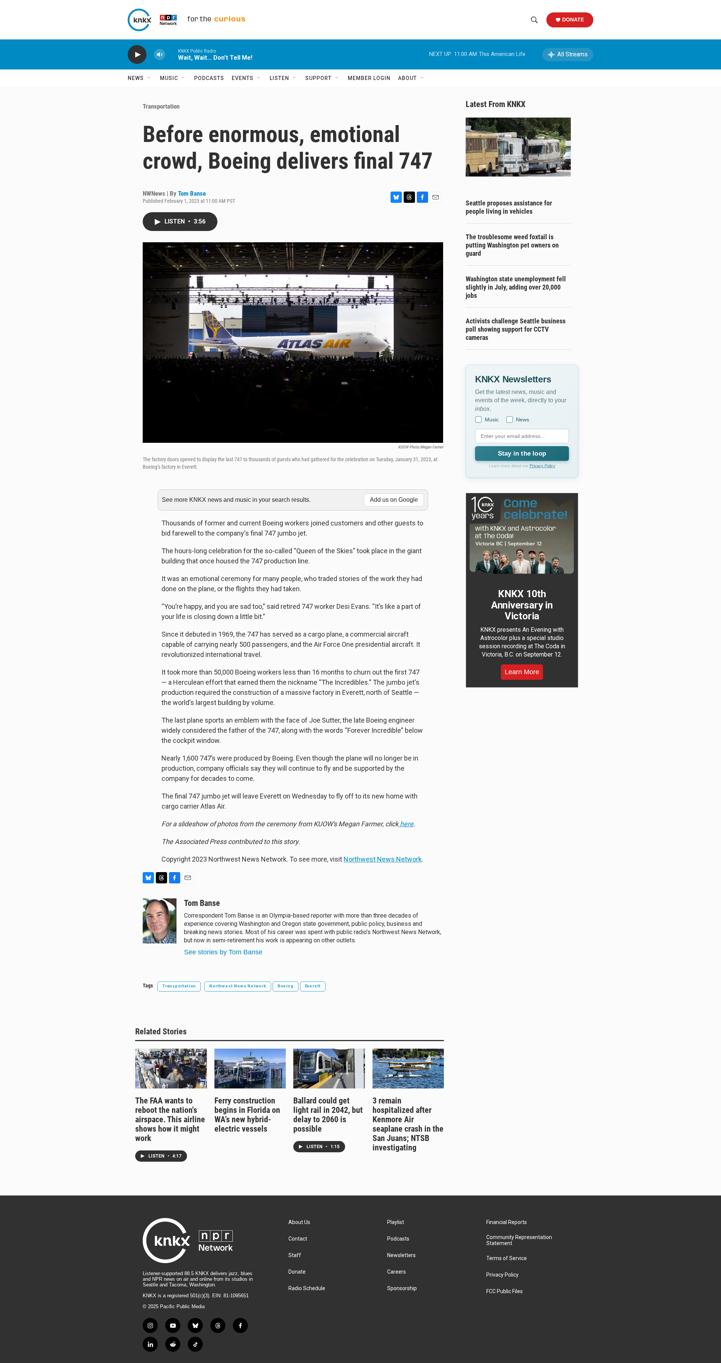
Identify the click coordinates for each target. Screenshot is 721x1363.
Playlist (395, 1222)
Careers (396, 1272)
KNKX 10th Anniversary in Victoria (522, 605)
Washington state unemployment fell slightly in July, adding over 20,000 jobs (516, 287)
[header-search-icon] (534, 20)
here (405, 824)
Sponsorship (402, 1288)
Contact (297, 1239)
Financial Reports (506, 1222)
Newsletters (401, 1255)
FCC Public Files (504, 1291)
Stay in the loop (522, 453)
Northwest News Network (383, 859)
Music (169, 78)
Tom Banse (192, 193)
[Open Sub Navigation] (149, 78)
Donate (573, 20)
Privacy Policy (542, 465)
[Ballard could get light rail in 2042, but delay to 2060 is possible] (329, 1068)
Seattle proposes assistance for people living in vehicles (509, 207)
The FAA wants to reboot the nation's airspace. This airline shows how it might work (170, 1119)
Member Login (369, 78)
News (136, 78)
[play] (137, 54)
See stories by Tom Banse (223, 952)
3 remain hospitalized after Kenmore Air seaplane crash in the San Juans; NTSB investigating (408, 1124)
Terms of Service (506, 1258)
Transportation (161, 106)
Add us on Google (394, 500)
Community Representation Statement (519, 1240)
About (407, 78)
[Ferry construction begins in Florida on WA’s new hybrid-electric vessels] (250, 1068)
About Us (299, 1222)
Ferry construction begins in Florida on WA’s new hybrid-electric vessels (247, 1115)
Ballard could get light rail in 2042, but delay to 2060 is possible (328, 1115)
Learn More (522, 672)
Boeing (286, 986)
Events (242, 78)
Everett (313, 986)
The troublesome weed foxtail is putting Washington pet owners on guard (512, 245)
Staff (294, 1255)
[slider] (171, 54)
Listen (279, 78)
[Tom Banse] (159, 920)
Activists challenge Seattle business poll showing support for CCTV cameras (516, 329)
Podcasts (209, 78)
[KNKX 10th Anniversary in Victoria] (522, 535)
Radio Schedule (306, 1288)
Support (318, 78)
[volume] (159, 54)
